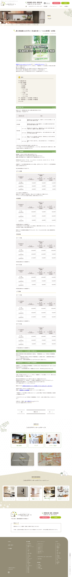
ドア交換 (23, 92)
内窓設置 (23, 86)
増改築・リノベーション (30, 546)
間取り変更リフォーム (41, 551)
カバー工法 (25, 89)
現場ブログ (58, 546)
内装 (28, 557)
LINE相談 (10, 548)
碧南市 (28, 568)
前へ (22, 411)
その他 (28, 572)
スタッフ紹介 (39, 565)
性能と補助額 (23, 82)
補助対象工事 (23, 81)
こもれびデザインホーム (39, 64)
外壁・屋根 (58, 555)
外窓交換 (23, 87)
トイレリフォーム (40, 546)
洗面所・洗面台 (29, 553)
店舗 (28, 561)
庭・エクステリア (29, 558)
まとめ (21, 101)
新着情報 (39, 567)
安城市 (28, 569)
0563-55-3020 (34, 2)
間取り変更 (28, 562)
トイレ (57, 551)
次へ (50, 411)
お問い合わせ (10, 545)
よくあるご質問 (40, 568)
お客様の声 (58, 547)
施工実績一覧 (29, 543)
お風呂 (28, 550)
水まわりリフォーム (40, 543)
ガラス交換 (23, 84)
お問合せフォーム (30, 401)
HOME (9, 541)
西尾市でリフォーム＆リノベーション (23, 64)
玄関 (57, 559)
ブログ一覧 (58, 543)
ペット (28, 554)
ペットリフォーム (40, 550)
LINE (25, 401)
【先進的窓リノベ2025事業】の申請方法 (29, 98)
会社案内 (39, 564)
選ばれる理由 (39, 558)
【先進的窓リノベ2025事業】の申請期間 (29, 99)
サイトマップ (11, 569)
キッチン (28, 549)
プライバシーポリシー (12, 567)
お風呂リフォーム (40, 547)
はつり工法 (25, 91)
